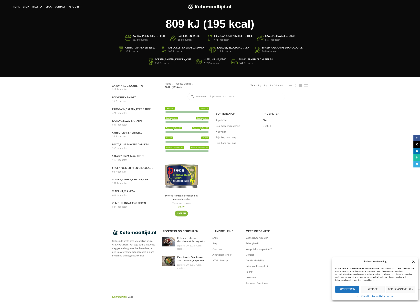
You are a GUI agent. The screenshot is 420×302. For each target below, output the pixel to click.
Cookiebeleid (363, 296)
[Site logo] (210, 7)
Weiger (373, 289)
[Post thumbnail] (168, 244)
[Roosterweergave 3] (300, 86)
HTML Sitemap (220, 261)
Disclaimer (251, 278)
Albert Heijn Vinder (221, 255)
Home (168, 84)
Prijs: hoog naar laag (226, 143)
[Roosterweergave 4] (306, 86)
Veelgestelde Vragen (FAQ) (259, 249)
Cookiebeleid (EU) (255, 261)
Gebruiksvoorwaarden (257, 238)
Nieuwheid (221, 132)
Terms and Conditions (257, 283)
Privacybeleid (252, 244)
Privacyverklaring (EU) (257, 266)
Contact (250, 255)
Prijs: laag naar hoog (226, 137)
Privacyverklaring (377, 296)
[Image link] (135, 233)
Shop (215, 238)
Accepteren (347, 289)
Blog (214, 244)
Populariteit (221, 120)
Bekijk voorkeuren (400, 289)
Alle (264, 120)
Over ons (217, 249)
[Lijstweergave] (290, 86)
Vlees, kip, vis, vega (181, 203)
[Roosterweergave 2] (295, 86)
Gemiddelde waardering (228, 126)
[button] (413, 261)
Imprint (390, 296)
